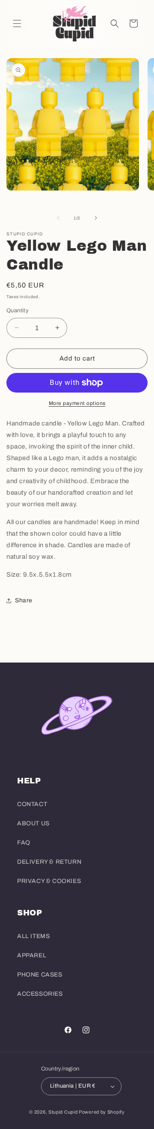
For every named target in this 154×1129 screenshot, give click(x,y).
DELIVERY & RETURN (49, 862)
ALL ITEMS (33, 936)
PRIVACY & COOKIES (49, 881)
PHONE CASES (39, 974)
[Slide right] (95, 217)
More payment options (77, 403)
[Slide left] (58, 217)
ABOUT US (33, 823)
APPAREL (31, 955)
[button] (17, 23)
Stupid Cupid (62, 1111)
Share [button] (24, 600)
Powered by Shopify (102, 1111)
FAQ (23, 842)
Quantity (17, 311)
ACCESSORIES (40, 994)
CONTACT (32, 804)
